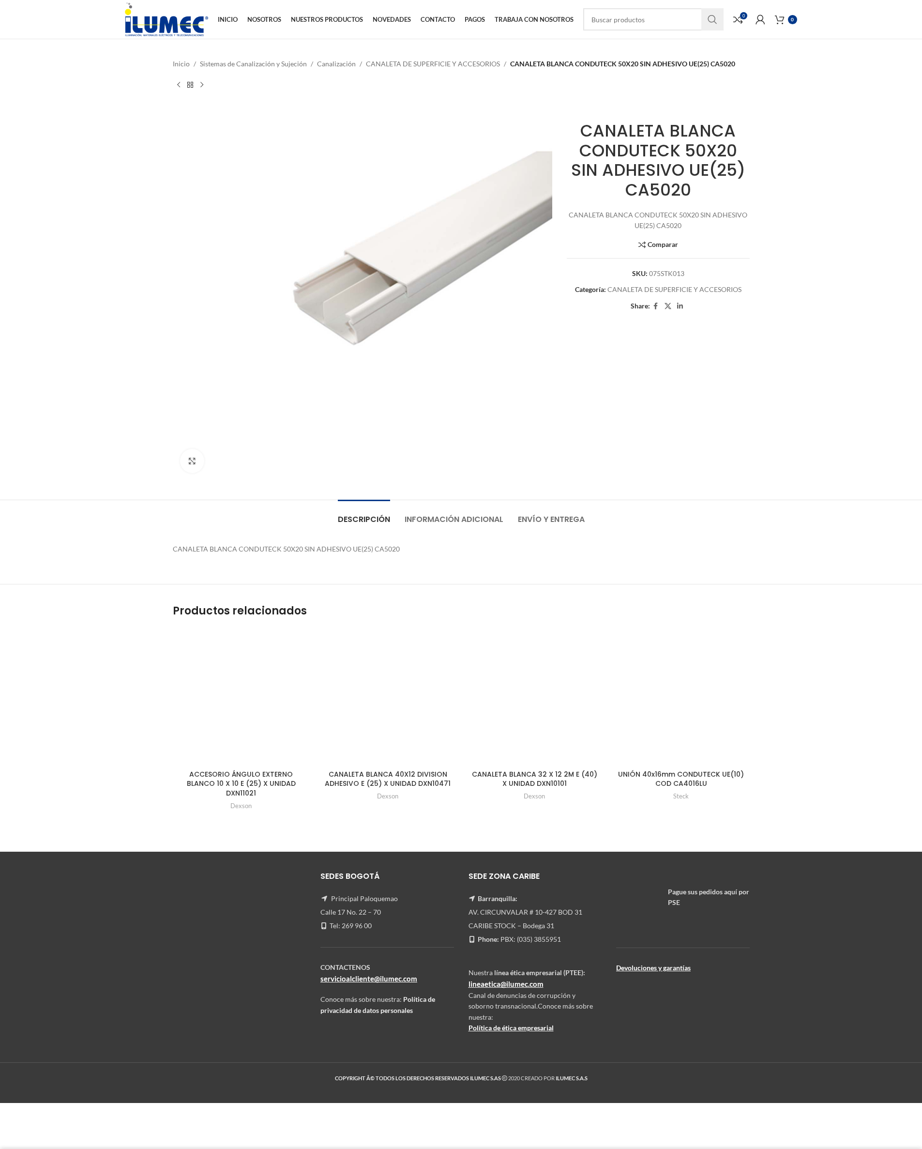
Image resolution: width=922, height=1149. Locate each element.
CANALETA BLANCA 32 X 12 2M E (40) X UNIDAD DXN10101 (534, 779)
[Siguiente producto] (202, 85)
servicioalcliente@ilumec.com (368, 978)
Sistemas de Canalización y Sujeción (253, 64)
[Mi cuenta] (760, 19)
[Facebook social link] (656, 306)
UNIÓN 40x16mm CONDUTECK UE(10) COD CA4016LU (681, 779)
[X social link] (668, 306)
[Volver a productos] (190, 85)
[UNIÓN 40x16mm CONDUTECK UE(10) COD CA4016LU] (681, 696)
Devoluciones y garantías (653, 968)
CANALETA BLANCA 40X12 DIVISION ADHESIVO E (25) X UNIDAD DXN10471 (388, 779)
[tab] (364, 514)
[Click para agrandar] (192, 461)
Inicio (181, 64)
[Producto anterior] (178, 85)
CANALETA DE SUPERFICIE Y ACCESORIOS (433, 64)
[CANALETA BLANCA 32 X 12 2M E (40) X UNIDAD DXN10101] (534, 696)
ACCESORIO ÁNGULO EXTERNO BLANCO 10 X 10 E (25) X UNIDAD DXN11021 (241, 783)
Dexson (241, 806)
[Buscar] (712, 19)
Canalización (336, 64)
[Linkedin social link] (680, 306)
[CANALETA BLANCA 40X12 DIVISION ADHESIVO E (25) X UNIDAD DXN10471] (387, 696)
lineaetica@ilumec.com (506, 984)
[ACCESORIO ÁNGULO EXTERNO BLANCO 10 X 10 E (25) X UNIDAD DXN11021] (241, 696)
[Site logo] (166, 19)
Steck (681, 796)
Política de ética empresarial (511, 1028)
